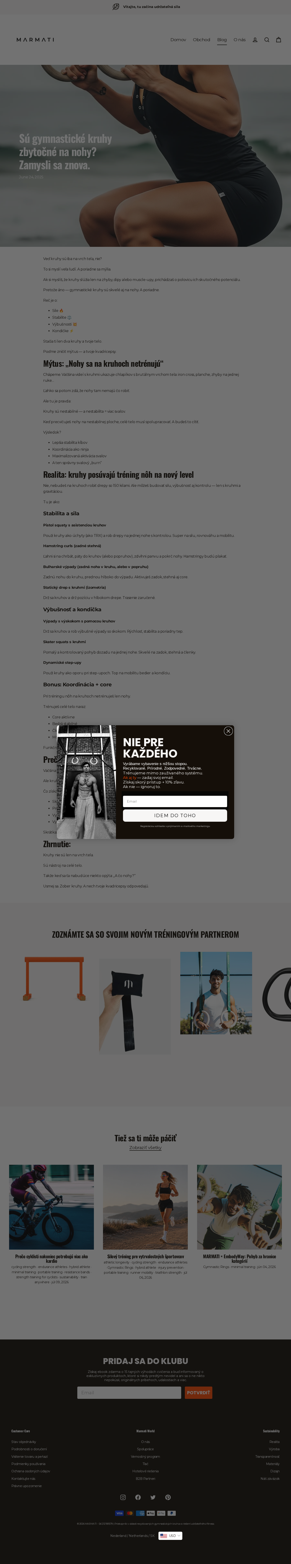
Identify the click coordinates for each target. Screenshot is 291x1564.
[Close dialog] (228, 731)
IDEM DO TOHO (175, 815)
